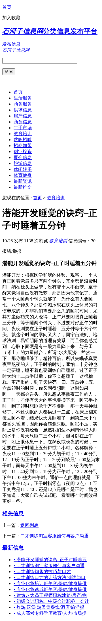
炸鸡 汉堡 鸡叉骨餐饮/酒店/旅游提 (49, 607)
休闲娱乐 (23, 169)
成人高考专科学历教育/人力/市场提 (50, 613)
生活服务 (23, 98)
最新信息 (13, 548)
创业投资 (23, 151)
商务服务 (23, 103)
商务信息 (23, 121)
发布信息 (11, 44)
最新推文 (23, 187)
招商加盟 (23, 145)
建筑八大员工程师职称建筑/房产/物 (50, 595)
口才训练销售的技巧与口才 (42, 571)
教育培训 (23, 133)
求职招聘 (23, 139)
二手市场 (23, 127)
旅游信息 (23, 163)
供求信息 (23, 109)
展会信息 (23, 157)
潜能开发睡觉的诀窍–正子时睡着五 (50, 559)
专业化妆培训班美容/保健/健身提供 (50, 583)
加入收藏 (11, 17)
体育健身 (23, 175)
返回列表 (29, 525)
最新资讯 (23, 181)
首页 (6, 7)
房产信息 (23, 115)
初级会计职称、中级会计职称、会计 (51, 601)
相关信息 (13, 513)
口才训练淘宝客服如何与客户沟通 (54, 535)
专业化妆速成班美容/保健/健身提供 (50, 589)
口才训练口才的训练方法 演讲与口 (50, 577)
